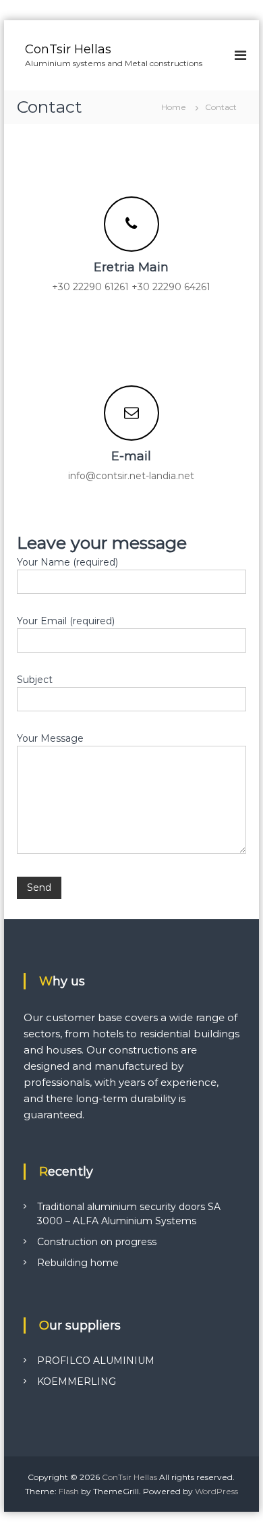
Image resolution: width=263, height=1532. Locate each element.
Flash (69, 1491)
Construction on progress (96, 1242)
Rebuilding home (78, 1263)
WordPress (216, 1491)
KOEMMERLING (76, 1381)
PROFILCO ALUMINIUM (95, 1361)
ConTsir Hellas (68, 49)
